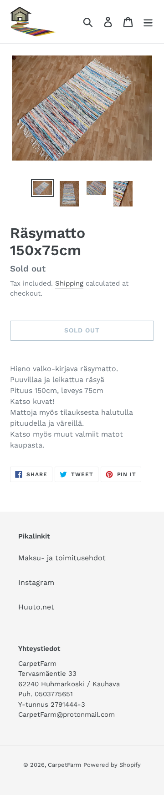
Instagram (36, 582)
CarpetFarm (64, 764)
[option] (42, 189)
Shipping (69, 283)
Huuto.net (36, 607)
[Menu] (148, 21)
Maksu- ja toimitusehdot (62, 557)
